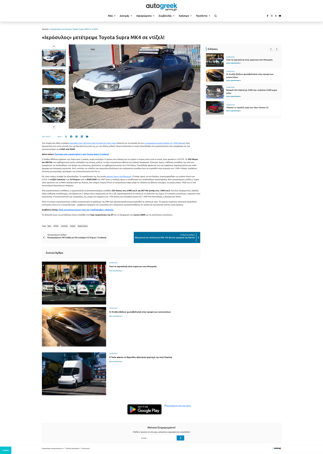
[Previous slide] (54, 46)
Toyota (72, 226)
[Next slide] (54, 127)
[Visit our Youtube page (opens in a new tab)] (279, 16)
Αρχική (45, 29)
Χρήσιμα (184, 16)
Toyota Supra (82, 226)
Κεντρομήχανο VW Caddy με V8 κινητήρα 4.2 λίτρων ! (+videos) (76, 237)
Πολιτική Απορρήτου (72, 448)
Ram (49, 226)
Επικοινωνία (85, 448)
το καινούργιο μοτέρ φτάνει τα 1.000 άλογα (164, 143)
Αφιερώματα (144, 16)
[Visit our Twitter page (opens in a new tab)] (275, 16)
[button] (54, 58)
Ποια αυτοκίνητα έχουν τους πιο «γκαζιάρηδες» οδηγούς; (86, 210)
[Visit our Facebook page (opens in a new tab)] (266, 16)
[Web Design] (276, 448)
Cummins (64, 226)
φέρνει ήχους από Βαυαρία (118, 176)
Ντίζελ (55, 226)
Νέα (110, 16)
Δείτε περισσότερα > (116, 270)
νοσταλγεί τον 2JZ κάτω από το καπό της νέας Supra (93, 143)
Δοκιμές (124, 16)
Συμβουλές (165, 16)
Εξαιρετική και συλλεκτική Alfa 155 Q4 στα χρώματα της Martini (165, 237)
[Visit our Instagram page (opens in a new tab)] (271, 16)
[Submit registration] (180, 437)
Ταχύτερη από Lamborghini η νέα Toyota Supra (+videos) (82, 154)
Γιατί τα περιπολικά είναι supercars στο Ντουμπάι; (249, 60)
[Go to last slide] (271, 49)
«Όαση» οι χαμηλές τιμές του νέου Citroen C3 (247, 107)
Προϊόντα (201, 16)
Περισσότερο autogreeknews (52, 448)
